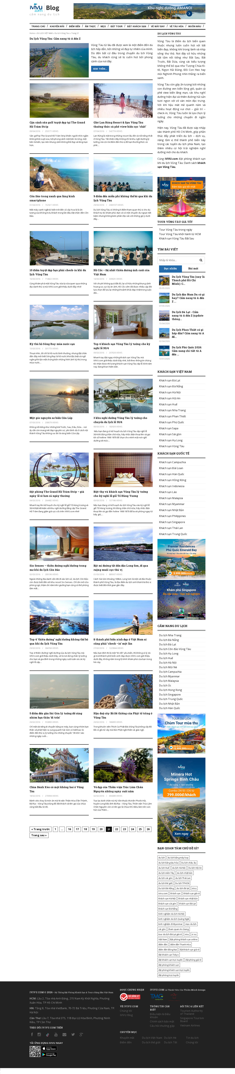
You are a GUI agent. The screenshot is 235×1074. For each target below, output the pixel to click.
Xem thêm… (100, 68)
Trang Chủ (38, 26)
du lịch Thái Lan (183, 878)
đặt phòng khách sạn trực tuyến (173, 970)
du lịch (161, 857)
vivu (187, 934)
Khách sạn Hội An (169, 398)
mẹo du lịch (191, 924)
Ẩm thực (90, 26)
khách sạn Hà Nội (167, 898)
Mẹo (103, 26)
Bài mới (193, 268)
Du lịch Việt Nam (152, 1038)
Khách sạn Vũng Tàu (171, 446)
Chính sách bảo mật (162, 1021)
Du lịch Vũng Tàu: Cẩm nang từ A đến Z (55, 38)
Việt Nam (162, 939)
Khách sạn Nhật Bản (171, 510)
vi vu (194, 934)
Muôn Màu (194, 26)
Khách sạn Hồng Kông (172, 480)
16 (69, 829)
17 (77, 829)
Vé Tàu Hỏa (177, 26)
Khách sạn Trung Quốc (173, 534)
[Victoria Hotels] (174, 996)
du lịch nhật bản (184, 872)
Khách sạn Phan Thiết (172, 416)
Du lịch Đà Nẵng (166, 888)
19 (93, 829)
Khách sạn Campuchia (172, 462)
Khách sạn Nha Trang (172, 410)
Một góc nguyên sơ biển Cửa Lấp (51, 418)
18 (85, 829)
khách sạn (175, 893)
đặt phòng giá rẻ (193, 959)
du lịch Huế (163, 867)
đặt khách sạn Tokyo (168, 954)
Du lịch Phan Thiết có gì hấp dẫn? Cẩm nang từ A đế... (188, 333)
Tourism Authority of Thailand (191, 1012)
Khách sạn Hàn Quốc (171, 474)
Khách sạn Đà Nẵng (171, 386)
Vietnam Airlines (190, 1025)
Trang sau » (39, 835)
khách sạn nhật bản (188, 898)
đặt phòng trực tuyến (168, 975)
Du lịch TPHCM (182, 883)
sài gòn (162, 929)
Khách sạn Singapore (172, 522)
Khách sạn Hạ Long (171, 440)
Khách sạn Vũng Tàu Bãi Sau (176, 238)
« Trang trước (40, 829)
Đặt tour (116, 26)
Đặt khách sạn (136, 26)
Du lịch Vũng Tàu (62, 33)
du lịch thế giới (165, 883)
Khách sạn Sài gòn (170, 434)
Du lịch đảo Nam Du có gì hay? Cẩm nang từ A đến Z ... (188, 298)
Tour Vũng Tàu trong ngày (175, 229)
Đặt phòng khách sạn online (183, 939)
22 (116, 829)
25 (140, 829)
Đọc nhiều (170, 268)
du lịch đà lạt (183, 888)
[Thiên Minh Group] (156, 996)
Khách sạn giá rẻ (192, 893)
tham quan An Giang (178, 929)
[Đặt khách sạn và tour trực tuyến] (181, 578)
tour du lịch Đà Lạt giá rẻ (170, 934)
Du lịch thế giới (151, 1042)
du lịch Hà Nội (179, 867)
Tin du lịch (192, 1038)
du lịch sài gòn (165, 878)
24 (132, 829)
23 (124, 829)
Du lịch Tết (170, 1042)
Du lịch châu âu (188, 862)
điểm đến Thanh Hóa (180, 944)
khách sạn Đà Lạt (187, 903)
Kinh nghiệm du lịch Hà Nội (171, 913)
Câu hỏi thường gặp (162, 1026)
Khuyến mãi (127, 1038)
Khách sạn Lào (168, 492)
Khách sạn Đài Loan (171, 468)
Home (32, 33)
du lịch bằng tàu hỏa (168, 862)
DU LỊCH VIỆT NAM (45, 33)
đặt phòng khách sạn (168, 964)
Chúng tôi (126, 1011)
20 (101, 829)
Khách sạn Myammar (171, 504)
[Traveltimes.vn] (181, 752)
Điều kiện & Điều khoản (160, 1015)
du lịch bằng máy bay (178, 857)
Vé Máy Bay (158, 26)
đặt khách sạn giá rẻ (189, 949)
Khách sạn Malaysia (171, 498)
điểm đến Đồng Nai (167, 949)
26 (148, 829)
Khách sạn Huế (168, 404)
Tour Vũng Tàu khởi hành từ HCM (180, 234)
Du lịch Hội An (195, 867)
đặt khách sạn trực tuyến (170, 959)
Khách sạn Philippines (172, 516)
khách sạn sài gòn (167, 903)
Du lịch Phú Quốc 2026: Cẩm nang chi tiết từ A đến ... (187, 351)
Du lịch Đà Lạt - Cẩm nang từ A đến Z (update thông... (187, 315)
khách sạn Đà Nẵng (167, 908)
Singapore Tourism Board (192, 1019)
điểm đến (162, 944)
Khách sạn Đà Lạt (169, 380)
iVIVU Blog (126, 1015)
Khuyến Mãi (57, 26)
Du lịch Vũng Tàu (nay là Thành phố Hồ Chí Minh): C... (188, 280)
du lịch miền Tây (166, 872)
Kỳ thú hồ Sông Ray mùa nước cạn (52, 344)
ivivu (194, 888)
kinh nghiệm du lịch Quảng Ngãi (173, 918)
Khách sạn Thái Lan (171, 528)
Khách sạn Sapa (168, 428)
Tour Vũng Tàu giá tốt (175, 221)
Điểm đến (74, 26)
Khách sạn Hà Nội (170, 392)
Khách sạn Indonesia (171, 486)
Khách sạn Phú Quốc (171, 422)
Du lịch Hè (170, 1038)
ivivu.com (163, 893)
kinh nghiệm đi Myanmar (170, 924)
